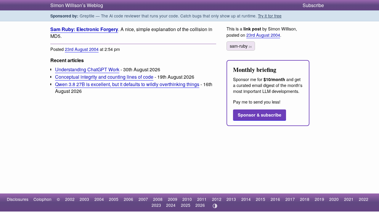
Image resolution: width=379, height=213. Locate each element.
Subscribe (313, 5)
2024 (171, 205)
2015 (260, 199)
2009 (172, 199)
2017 (290, 199)
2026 (200, 205)
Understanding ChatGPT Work (87, 69)
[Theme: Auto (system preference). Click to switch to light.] (214, 206)
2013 (231, 199)
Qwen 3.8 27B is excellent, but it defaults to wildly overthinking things (127, 84)
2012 (216, 199)
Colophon (42, 199)
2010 (187, 199)
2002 (70, 199)
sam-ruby (241, 46)
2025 (185, 205)
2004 (99, 199)
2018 (304, 199)
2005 (113, 199)
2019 (319, 199)
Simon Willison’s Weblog (76, 5)
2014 (246, 199)
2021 (349, 199)
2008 (158, 199)
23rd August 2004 (82, 49)
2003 (84, 199)
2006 (128, 199)
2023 (156, 205)
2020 (334, 199)
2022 (363, 199)
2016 (275, 199)
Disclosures (17, 199)
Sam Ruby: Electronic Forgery (84, 29)
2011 (202, 199)
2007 (143, 199)
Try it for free (270, 16)
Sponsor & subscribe (259, 115)
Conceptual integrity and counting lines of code (104, 76)
